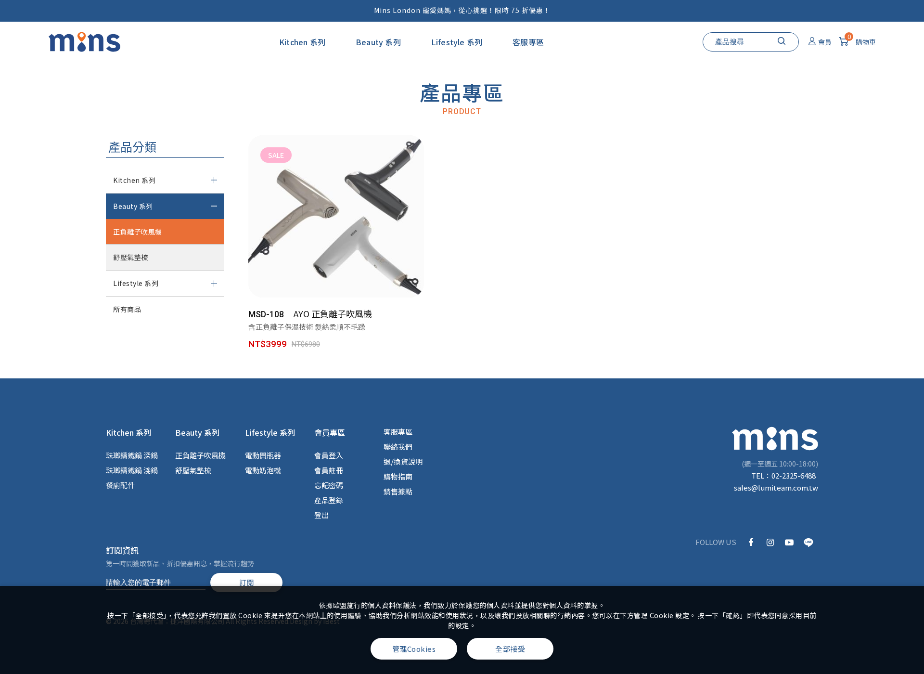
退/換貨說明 (403, 461)
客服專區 (528, 42)
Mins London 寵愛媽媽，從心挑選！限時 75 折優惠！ (462, 10)
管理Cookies (414, 649)
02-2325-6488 (793, 475)
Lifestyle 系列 (456, 42)
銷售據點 (398, 491)
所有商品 (127, 309)
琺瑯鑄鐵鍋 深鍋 (132, 455)
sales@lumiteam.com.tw (776, 487)
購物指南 (398, 476)
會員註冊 (328, 470)
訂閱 (246, 582)
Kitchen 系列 (302, 42)
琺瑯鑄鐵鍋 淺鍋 (132, 470)
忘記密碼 (328, 485)
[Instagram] (770, 541)
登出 (321, 515)
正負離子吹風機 (137, 231)
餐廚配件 (120, 485)
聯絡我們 (398, 446)
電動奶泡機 (263, 470)
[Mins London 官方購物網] (84, 42)
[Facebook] (751, 541)
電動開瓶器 (263, 455)
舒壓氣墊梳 (130, 257)
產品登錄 (328, 500)
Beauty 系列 (378, 42)
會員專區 (329, 432)
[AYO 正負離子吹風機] (360, 258)
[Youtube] (789, 541)
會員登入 (328, 455)
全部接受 (510, 649)
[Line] (808, 541)
